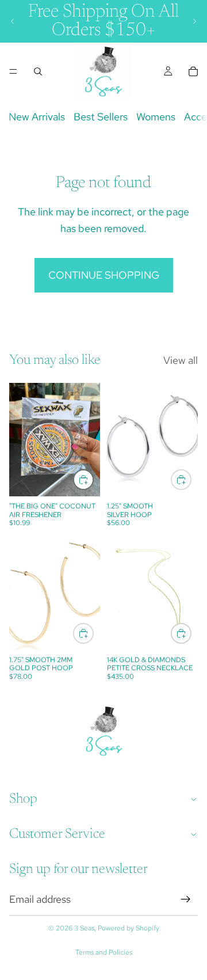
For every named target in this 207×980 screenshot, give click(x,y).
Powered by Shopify (128, 928)
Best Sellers (101, 116)
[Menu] (13, 71)
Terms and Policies (103, 952)
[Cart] (193, 71)
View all (180, 360)
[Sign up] (186, 899)
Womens (155, 116)
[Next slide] (194, 21)
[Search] (38, 71)
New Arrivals (37, 116)
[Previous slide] (12, 21)
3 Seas (84, 928)
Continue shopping (103, 275)
